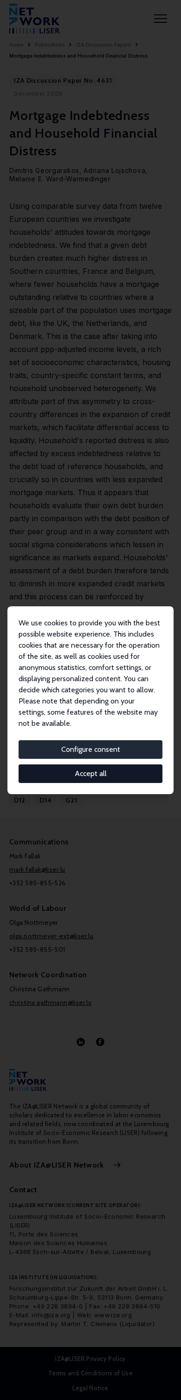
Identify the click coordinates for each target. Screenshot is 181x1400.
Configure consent (90, 749)
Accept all (91, 773)
